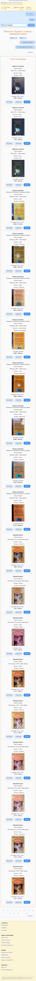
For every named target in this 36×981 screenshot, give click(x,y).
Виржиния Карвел (18, 535)
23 (26, 913)
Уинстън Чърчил (18, 68)
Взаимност (21, 287)
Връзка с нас (4, 967)
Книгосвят (21, 0)
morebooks (21, 544)
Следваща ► (30, 52)
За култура (25, 0)
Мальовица (21, 201)
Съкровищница (22, 330)
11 (18, 913)
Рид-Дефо (21, 459)
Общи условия (4, 937)
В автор (32, 19)
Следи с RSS (4, 930)
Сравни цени (18, 101)
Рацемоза (21, 502)
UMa (20, 158)
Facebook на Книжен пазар (6, 969)
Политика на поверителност (7, 945)
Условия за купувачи (5, 940)
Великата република (18, 190)
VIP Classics (21, 244)
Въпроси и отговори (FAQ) (7, 960)
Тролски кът (21, 834)
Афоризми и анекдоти (18, 66)
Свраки (20, 627)
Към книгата (9, 101)
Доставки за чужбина (5, 957)
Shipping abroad (4, 955)
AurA (20, 116)
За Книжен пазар (4, 925)
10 (13, 913)
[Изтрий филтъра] (16, 38)
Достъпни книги (22, 585)
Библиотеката (22, 373)
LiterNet (10, 0)
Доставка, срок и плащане (6, 952)
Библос (20, 75)
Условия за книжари (5, 942)
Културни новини (15, 0)
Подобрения (4, 927)
